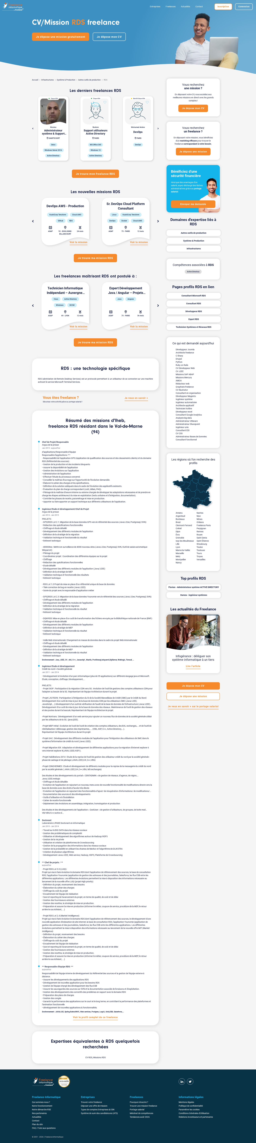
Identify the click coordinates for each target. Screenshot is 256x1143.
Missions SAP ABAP (185, 374)
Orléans (200, 522)
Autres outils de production (89, 80)
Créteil (178, 528)
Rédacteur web (182, 384)
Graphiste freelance (185, 387)
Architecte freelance (185, 352)
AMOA (179, 380)
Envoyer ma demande (193, 204)
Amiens (179, 513)
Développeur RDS (193, 311)
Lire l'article (193, 666)
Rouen (200, 534)
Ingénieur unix (182, 427)
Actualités (185, 6)
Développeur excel (184, 411)
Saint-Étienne (203, 541)
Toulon (200, 547)
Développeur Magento (186, 396)
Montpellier (181, 559)
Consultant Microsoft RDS (193, 295)
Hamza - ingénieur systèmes (193, 595)
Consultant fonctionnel (186, 439)
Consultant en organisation (188, 393)
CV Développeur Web (185, 368)
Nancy (179, 562)
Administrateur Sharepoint (188, 424)
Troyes (200, 556)
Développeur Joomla (185, 349)
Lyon (178, 547)
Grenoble (180, 538)
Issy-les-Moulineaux (185, 541)
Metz (178, 556)
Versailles (201, 559)
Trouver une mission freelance (143, 1106)
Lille (177, 544)
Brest (178, 522)
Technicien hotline (184, 408)
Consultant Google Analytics (189, 415)
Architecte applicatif (185, 405)
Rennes (200, 531)
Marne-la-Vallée (183, 550)
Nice (199, 516)
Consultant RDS (193, 303)
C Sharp (179, 356)
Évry (178, 534)
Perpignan (201, 528)
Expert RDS (193, 319)
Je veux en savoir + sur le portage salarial (193, 706)
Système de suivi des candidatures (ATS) (99, 1113)
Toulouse (201, 550)
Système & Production (66, 80)
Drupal (179, 359)
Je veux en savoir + (136, 398)
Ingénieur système (184, 399)
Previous (32, 221)
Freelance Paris (204, 525)
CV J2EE (180, 371)
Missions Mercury (184, 377)
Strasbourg (202, 544)
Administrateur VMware (187, 421)
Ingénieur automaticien (186, 402)
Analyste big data (184, 418)
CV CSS (179, 433)
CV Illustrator (182, 390)
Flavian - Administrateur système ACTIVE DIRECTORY (193, 587)
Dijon (178, 531)
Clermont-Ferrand (184, 525)
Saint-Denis (202, 538)
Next (158, 128)
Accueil (35, 80)
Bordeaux (180, 519)
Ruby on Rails (182, 365)
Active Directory (193, 272)
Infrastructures (47, 80)
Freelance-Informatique (54, 1137)
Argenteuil (180, 516)
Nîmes (199, 519)
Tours (199, 553)
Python (179, 362)
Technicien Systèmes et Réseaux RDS (193, 327)
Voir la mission (78, 242)
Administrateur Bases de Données (191, 436)
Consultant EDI (182, 430)
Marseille (180, 553)
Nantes (200, 513)
